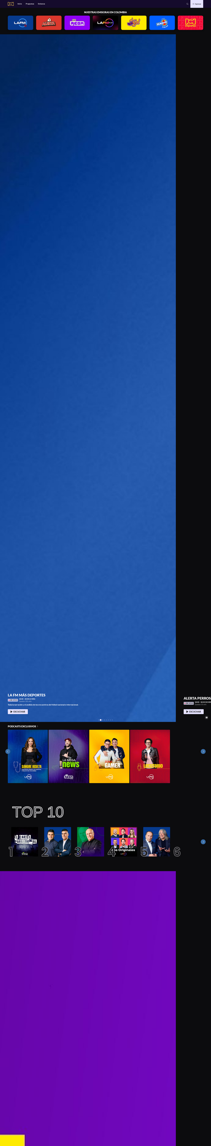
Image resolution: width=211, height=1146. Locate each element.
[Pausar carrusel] (206, 717)
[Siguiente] (203, 841)
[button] (187, 4)
